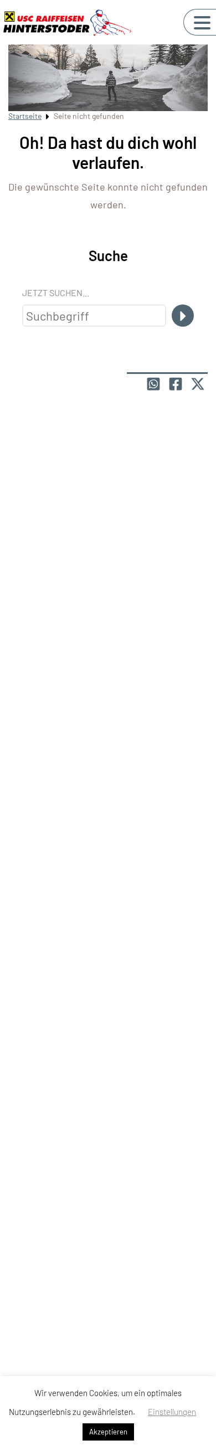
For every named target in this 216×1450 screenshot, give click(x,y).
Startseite (25, 116)
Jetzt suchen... (55, 292)
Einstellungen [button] (172, 1412)
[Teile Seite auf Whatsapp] (153, 384)
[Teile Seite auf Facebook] (176, 384)
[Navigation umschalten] (202, 23)
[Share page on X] (198, 384)
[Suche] (183, 315)
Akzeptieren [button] (108, 1431)
